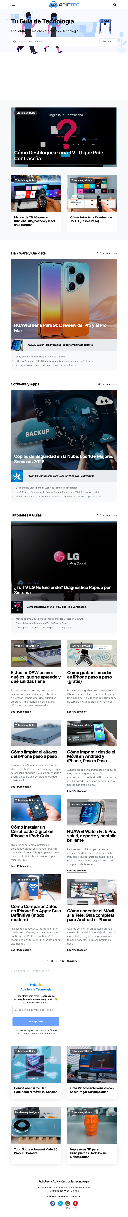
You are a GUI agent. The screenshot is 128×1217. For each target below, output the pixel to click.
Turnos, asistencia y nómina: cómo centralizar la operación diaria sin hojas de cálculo (59, 496)
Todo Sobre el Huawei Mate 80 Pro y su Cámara (40, 356)
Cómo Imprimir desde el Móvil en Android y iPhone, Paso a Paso (91, 756)
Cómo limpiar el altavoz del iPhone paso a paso (34, 754)
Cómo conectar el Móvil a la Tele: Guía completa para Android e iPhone (91, 915)
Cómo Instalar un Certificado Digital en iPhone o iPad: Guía (32, 831)
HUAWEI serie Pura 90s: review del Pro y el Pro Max (60, 328)
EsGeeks (63, 1196)
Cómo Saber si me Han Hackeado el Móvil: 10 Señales (35, 1090)
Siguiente (72, 961)
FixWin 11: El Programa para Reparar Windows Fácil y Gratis (60, 475)
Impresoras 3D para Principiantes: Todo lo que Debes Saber (88, 1153)
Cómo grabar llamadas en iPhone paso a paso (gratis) (43, 627)
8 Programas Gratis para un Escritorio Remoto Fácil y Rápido (46, 487)
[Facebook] (52, 1205)
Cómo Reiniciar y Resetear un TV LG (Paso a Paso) (91, 219)
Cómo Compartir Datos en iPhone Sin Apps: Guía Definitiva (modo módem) (36, 913)
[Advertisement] (64, 77)
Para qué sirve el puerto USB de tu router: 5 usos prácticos (46, 365)
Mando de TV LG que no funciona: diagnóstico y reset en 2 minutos (34, 221)
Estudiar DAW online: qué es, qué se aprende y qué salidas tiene (36, 677)
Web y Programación (27, 645)
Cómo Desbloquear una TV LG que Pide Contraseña (58, 156)
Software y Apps (25, 384)
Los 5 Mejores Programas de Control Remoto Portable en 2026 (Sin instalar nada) (57, 492)
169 (62, 961)
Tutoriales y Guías (25, 112)
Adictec (51, 1196)
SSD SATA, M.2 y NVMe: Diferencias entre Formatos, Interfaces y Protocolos (54, 361)
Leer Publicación (21, 711)
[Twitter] (60, 1205)
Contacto (76, 1196)
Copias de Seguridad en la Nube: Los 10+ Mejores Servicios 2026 (63, 459)
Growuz (75, 1190)
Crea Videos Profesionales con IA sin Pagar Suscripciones (92, 1090)
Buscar (107, 41)
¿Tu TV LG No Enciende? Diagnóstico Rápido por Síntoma (62, 590)
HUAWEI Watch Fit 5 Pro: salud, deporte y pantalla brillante (60, 344)
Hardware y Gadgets (28, 253)
